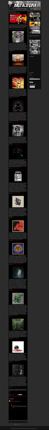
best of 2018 (13, 395)
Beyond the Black (20, 74)
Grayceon (18, 395)
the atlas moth (24, 396)
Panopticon (10, 396)
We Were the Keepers (15, 74)
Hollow (16, 338)
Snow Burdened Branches (18, 193)
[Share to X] (20, 394)
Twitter (30, 74)
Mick (23, 395)
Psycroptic (16, 396)
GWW (11, 400)
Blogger (37, 428)
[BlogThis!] (19, 394)
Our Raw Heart (20, 264)
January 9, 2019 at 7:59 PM (15, 400)
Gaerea (15, 395)
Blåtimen (14, 193)
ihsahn (19, 395)
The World (17, 240)
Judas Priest (22, 395)
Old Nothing (14, 338)
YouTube (30, 75)
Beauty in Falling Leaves (15, 264)
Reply (11, 402)
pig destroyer (13, 396)
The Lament (14, 240)
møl (25, 395)
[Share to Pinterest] (21, 394)
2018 (11, 395)
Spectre (17, 97)
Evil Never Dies (14, 97)
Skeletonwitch (21, 396)
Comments (31, 87)
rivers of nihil (18, 396)
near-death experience (16, 255)
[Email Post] (17, 394)
